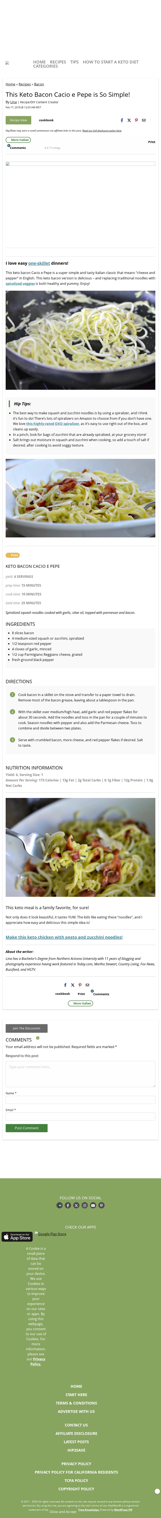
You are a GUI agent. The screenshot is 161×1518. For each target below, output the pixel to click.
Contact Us (76, 1425)
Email (11, 1110)
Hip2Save (76, 1450)
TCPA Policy (76, 1481)
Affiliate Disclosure (76, 1434)
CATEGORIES (45, 66)
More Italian (20, 140)
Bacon (39, 84)
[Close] (157, 1491)
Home (39, 62)
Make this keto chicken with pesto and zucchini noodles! (64, 937)
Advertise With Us (76, 1412)
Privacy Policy (76, 1464)
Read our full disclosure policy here (101, 130)
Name (11, 1093)
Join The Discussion (26, 1028)
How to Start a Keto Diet (111, 62)
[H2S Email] (143, 120)
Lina (13, 102)
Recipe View (18, 120)
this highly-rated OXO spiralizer (52, 423)
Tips (74, 62)
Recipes (58, 62)
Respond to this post (22, 1055)
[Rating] (42, 147)
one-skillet (39, 263)
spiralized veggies (20, 283)
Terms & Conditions (76, 1403)
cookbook (46, 120)
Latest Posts (76, 1442)
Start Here (76, 1395)
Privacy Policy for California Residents (76, 1472)
